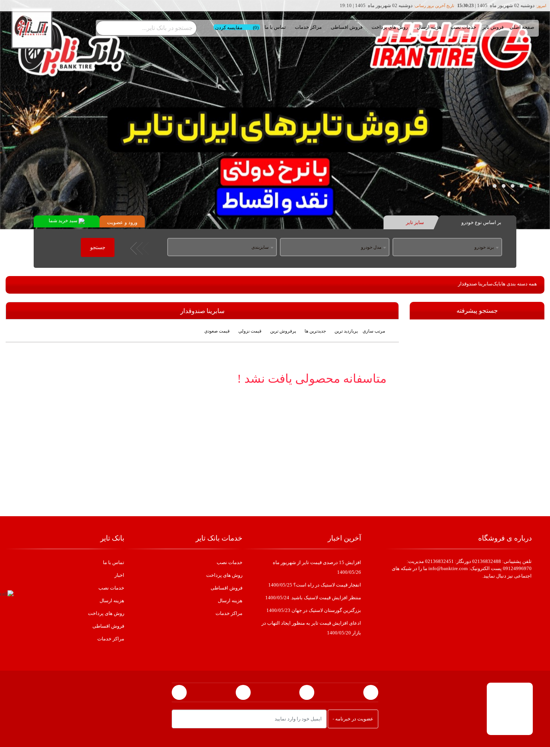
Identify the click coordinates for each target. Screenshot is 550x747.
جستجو (98, 247)
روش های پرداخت (390, 27)
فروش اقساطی (347, 27)
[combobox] (447, 247)
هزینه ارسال (429, 27)
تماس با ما (275, 27)
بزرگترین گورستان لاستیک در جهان (313, 610)
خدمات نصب (463, 27)
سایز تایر (414, 222)
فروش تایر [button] (493, 27)
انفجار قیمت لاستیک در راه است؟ (314, 585)
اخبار (119, 575)
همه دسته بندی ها (519, 284)
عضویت (115, 222)
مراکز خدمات (308, 27)
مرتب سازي (374, 331)
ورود (132, 222)
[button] (530, 186)
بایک (496, 284)
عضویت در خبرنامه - (353, 719)
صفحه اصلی (522, 27)
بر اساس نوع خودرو (480, 222)
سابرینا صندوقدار (475, 284)
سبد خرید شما (64, 220)
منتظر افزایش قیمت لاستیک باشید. (313, 597)
